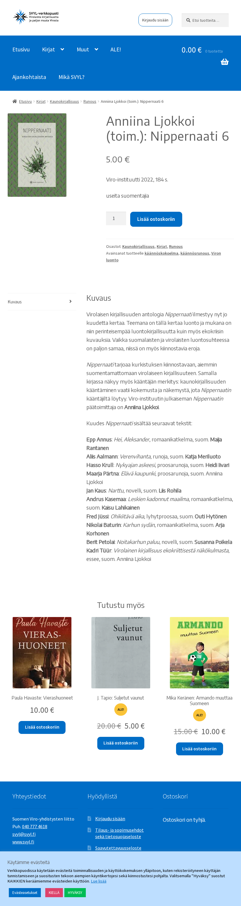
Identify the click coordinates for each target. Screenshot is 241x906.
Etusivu (21, 49)
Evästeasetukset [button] (24, 892)
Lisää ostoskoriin (156, 219)
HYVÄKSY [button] (75, 892)
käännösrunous (194, 253)
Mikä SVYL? (71, 76)
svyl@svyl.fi (24, 834)
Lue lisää (98, 881)
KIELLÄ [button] (54, 892)
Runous (89, 101)
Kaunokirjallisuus (64, 101)
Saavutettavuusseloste (118, 848)
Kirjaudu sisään (155, 20)
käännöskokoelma (161, 253)
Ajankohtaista (29, 76)
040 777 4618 (34, 826)
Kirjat (48, 49)
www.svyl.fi (23, 842)
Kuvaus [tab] (15, 302)
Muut (83, 49)
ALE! (116, 49)
